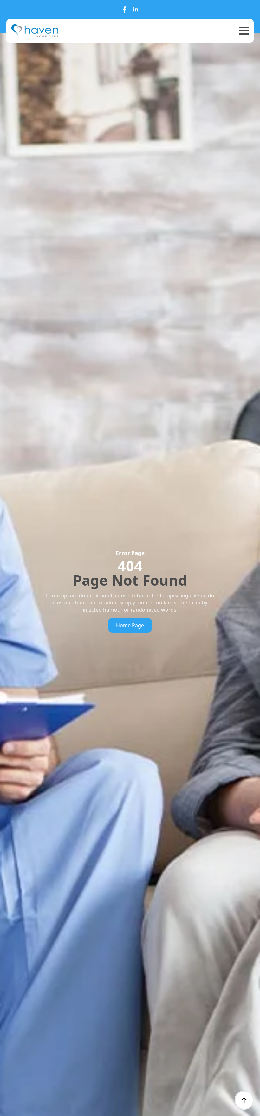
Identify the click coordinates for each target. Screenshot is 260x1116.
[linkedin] (136, 9)
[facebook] (124, 9)
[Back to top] (244, 1100)
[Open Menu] (244, 31)
